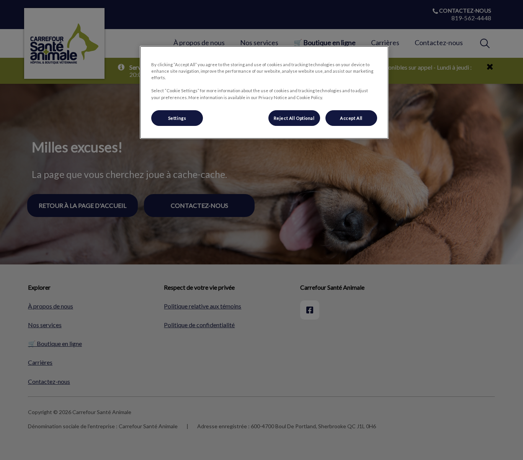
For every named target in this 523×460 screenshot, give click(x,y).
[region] (264, 92)
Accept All (351, 118)
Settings (177, 118)
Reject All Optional (294, 118)
